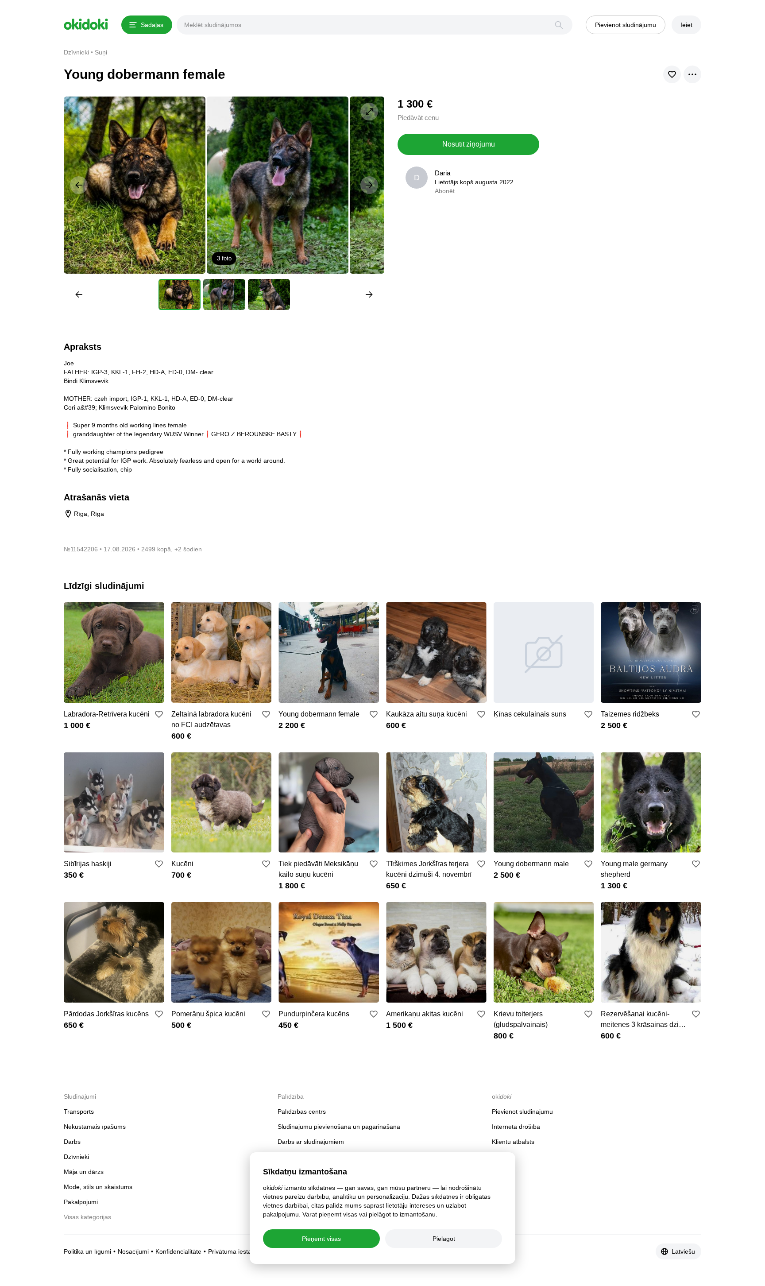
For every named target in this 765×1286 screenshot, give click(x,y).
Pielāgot (444, 1238)
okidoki (86, 24)
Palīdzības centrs (302, 1111)
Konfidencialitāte (178, 1251)
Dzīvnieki (76, 1156)
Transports (79, 1111)
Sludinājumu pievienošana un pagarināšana (339, 1126)
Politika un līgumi (87, 1251)
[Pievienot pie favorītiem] (159, 714)
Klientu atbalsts (513, 1141)
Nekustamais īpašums (95, 1126)
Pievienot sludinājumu (522, 1111)
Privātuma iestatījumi (237, 1251)
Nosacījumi (133, 1251)
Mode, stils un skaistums (98, 1186)
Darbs (72, 1141)
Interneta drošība (516, 1126)
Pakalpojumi (81, 1201)
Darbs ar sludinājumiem (311, 1141)
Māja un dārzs (84, 1171)
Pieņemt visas (321, 1238)
